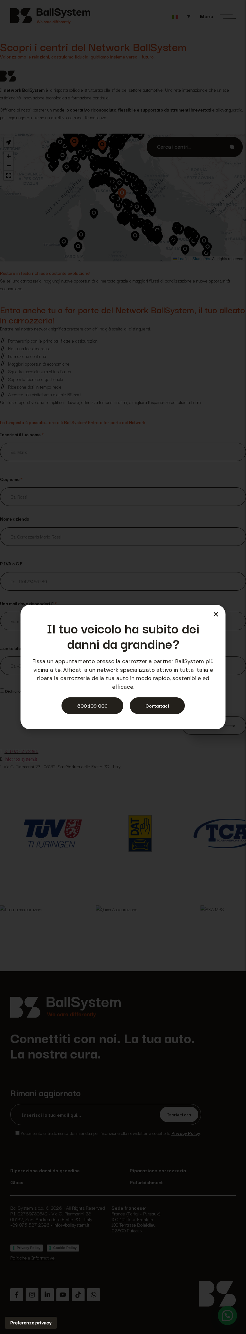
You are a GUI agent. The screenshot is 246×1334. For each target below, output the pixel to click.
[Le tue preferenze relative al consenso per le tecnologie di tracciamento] (31, 1323)
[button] (216, 614)
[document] (123, 667)
